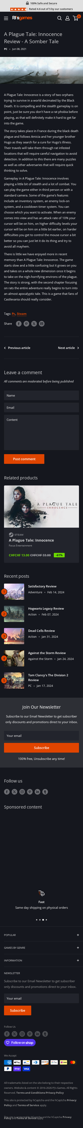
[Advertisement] (41, 847)
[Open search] (59, 18)
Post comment (24, 459)
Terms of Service (28, 1105)
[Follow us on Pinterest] (30, 792)
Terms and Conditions (30, 1092)
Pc (13, 314)
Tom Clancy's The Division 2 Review (48, 677)
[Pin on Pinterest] (26, 323)
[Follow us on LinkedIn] (37, 792)
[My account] (67, 18)
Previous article (19, 348)
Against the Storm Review (47, 653)
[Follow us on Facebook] (7, 792)
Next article (66, 348)
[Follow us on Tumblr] (45, 792)
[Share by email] (42, 323)
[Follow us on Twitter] (14, 792)
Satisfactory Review (42, 586)
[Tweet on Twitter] (34, 323)
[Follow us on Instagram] (22, 792)
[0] (75, 18)
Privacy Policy (55, 1092)
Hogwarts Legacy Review (46, 608)
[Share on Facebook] (19, 323)
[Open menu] (6, 18)
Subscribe (41, 748)
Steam (22, 314)
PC (5, 49)
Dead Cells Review (41, 631)
